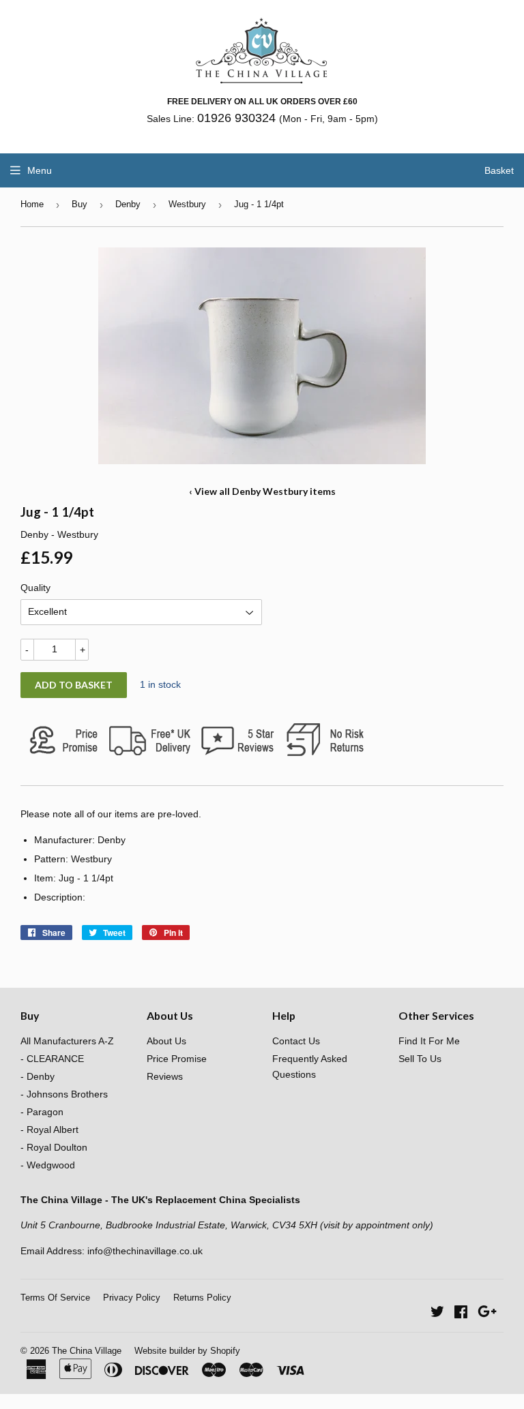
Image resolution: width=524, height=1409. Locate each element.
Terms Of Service (55, 1297)
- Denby (37, 1076)
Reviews (165, 1076)
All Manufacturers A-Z (67, 1040)
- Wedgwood (47, 1165)
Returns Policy (202, 1297)
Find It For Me (429, 1040)
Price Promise (177, 1058)
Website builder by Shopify (187, 1351)
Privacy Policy (131, 1297)
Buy (79, 204)
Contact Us (296, 1040)
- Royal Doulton (53, 1147)
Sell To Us (419, 1058)
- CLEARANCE (52, 1058)
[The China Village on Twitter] (437, 1313)
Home (32, 204)
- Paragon (41, 1111)
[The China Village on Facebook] (461, 1313)
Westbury (187, 204)
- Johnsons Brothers (64, 1094)
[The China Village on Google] (487, 1313)
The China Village (86, 1351)
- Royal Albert (49, 1129)
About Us (166, 1040)
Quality (35, 587)
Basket (499, 170)
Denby (128, 204)
